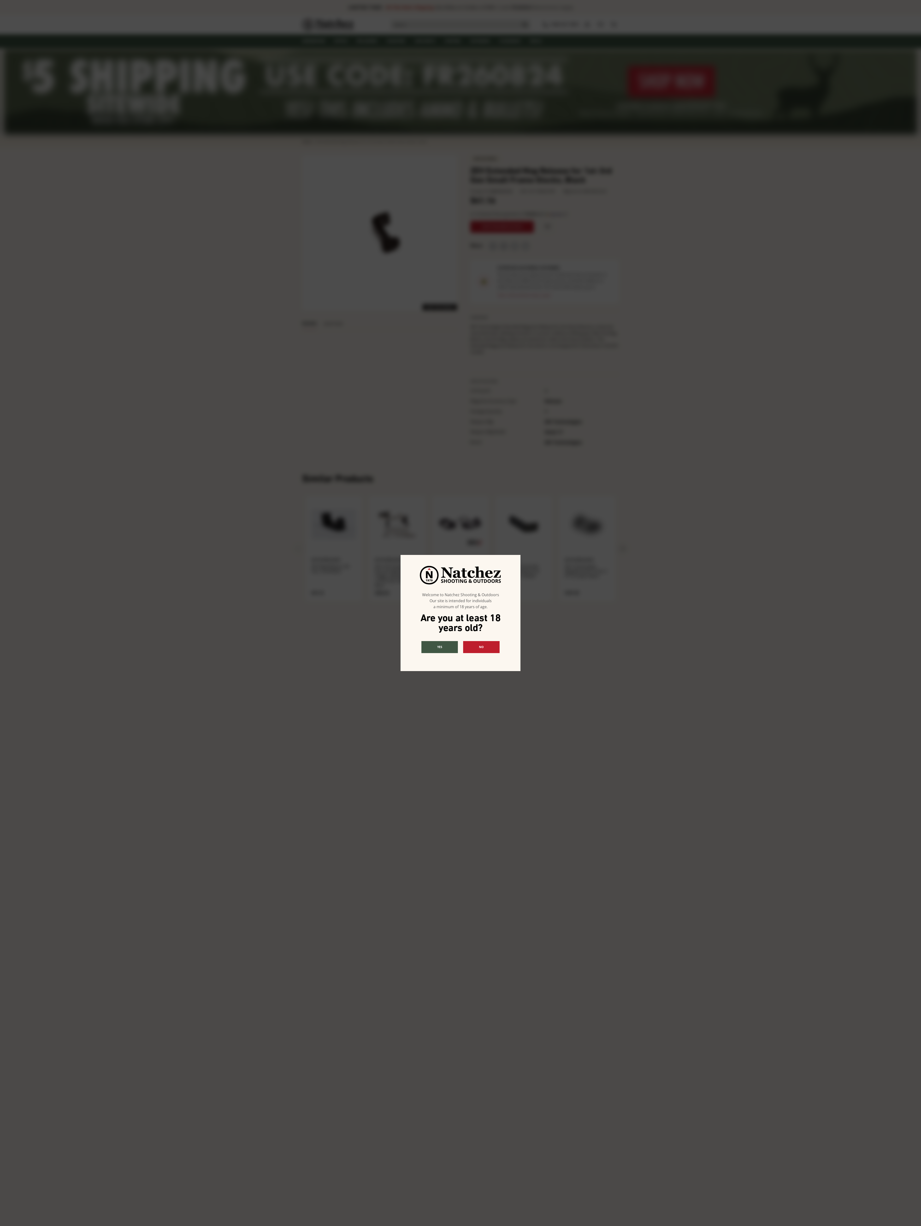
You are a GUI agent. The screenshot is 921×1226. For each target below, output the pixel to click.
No (481, 647)
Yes (439, 647)
